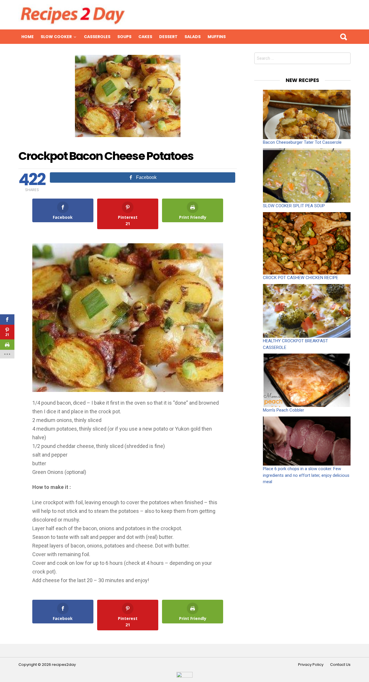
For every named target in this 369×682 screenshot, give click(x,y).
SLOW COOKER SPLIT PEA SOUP (294, 205)
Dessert (168, 37)
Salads (192, 37)
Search (343, 36)
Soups (124, 37)
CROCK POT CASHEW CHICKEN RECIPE (300, 277)
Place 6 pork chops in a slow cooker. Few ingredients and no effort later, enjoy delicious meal (306, 475)
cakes (145, 37)
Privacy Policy (310, 664)
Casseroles (97, 37)
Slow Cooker (56, 37)
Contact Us (340, 664)
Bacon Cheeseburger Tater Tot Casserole (302, 142)
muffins (217, 37)
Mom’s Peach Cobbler (283, 410)
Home (27, 37)
